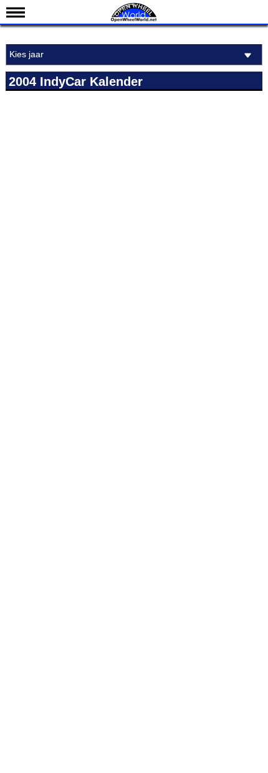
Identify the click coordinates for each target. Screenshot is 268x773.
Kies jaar (26, 54)
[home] (134, 20)
